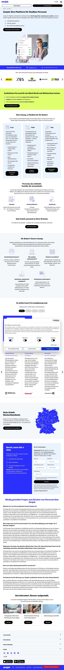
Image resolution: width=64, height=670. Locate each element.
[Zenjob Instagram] (4, 652)
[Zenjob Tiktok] (18, 652)
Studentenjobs (17, 5)
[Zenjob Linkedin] (8, 652)
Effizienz (28, 310)
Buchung (22, 310)
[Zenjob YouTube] (11, 652)
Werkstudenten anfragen (51, 170)
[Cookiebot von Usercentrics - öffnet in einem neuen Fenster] (53, 321)
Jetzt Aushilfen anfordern (12, 105)
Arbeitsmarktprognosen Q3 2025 (51, 615)
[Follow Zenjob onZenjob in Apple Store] (8, 661)
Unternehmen (9, 8)
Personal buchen (47, 5)
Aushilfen (42, 310)
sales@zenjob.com (33, 67)
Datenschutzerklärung (20, 667)
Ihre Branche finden (31, 226)
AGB (13, 667)
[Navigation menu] (61, 2)
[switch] (25, 340)
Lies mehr (8, 622)
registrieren (37, 452)
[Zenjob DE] (4, 2)
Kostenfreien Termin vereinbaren (12, 29)
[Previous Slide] (1, 79)
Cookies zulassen (50, 348)
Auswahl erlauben (32, 348)
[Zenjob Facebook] (14, 652)
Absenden (46, 481)
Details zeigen (54, 344)
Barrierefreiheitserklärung (38, 667)
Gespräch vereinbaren (31, 171)
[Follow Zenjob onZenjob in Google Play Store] (19, 661)
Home (4, 8)
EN (57, 1)
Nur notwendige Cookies (13, 348)
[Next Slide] (62, 79)
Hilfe (44, 453)
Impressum (29, 667)
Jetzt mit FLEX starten (12, 173)
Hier (41, 490)
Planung (35, 310)
